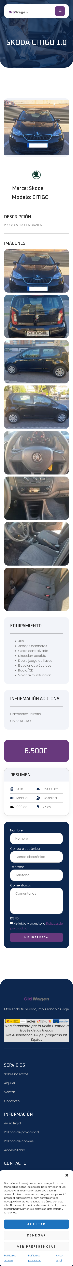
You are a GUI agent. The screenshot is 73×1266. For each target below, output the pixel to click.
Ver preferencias (36, 1246)
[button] (67, 1175)
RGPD (14, 918)
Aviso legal (59, 1258)
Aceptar (36, 1224)
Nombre (16, 830)
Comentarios (20, 885)
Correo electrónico (25, 848)
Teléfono (17, 867)
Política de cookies (10, 1258)
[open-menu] (60, 11)
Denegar (36, 1235)
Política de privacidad (34, 1258)
